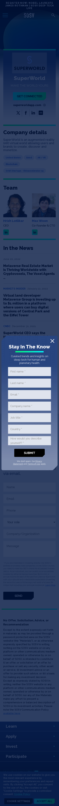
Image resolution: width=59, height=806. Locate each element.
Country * (16, 429)
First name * (17, 371)
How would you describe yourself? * (26, 440)
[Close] (52, 341)
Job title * (16, 417)
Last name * (18, 383)
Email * (14, 394)
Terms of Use (34, 464)
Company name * (21, 406)
